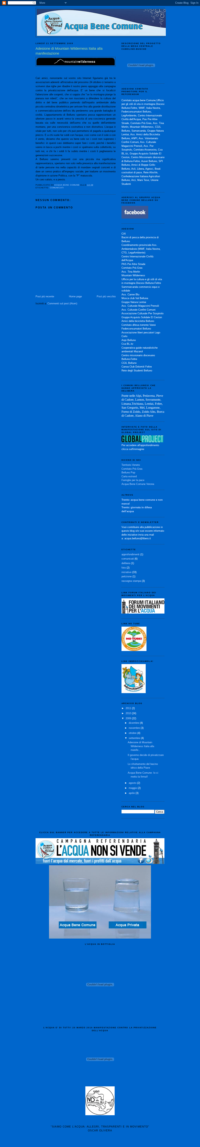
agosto (133, 782)
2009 (129, 718)
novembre (135, 727)
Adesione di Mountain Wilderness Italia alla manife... (141, 746)
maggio (133, 788)
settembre (135, 738)
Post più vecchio (106, 296)
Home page (75, 296)
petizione (126, 576)
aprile (132, 793)
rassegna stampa (131, 580)
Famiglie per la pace (132, 480)
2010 (129, 713)
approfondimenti (130, 554)
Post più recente (45, 296)
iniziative (126, 572)
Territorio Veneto (130, 464)
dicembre (134, 722)
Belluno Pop (128, 472)
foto (123, 567)
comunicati (57, 188)
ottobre (133, 733)
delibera (125, 563)
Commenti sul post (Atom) (62, 303)
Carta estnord (129, 476)
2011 (129, 708)
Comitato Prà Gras (132, 468)
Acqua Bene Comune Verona (137, 484)
